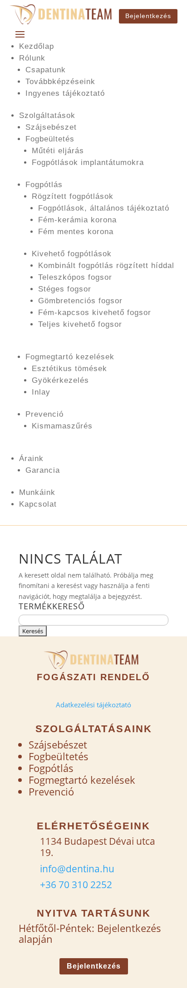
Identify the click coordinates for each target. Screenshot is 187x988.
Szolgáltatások (47, 115)
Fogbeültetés (49, 139)
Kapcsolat (38, 504)
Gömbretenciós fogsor (80, 300)
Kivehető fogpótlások (72, 253)
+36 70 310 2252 (76, 884)
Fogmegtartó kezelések (69, 357)
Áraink (31, 458)
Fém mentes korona (75, 231)
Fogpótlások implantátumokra (88, 162)
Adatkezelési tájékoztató (93, 704)
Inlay (41, 392)
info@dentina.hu (77, 868)
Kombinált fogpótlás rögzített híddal (106, 265)
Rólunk (32, 58)
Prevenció (44, 414)
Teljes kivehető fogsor (80, 324)
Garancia (42, 470)
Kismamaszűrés (62, 426)
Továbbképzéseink (60, 81)
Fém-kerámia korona (77, 220)
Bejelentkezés (148, 15)
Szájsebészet (51, 127)
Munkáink (37, 492)
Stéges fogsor (64, 289)
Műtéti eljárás (58, 150)
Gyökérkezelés (60, 380)
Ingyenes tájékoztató (65, 93)
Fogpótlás (44, 184)
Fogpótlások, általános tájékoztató (103, 208)
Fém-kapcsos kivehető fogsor (94, 312)
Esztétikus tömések (69, 368)
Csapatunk (45, 70)
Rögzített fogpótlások (72, 196)
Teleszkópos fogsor (75, 277)
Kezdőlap (36, 46)
